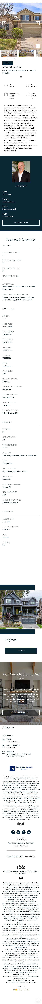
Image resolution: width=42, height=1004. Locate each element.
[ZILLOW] (24, 832)
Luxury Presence (21, 846)
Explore (21, 650)
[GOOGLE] (29, 832)
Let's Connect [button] (21, 712)
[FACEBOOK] (13, 832)
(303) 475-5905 (8, 202)
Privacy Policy (29, 856)
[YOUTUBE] (18, 832)
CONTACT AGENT (21, 223)
